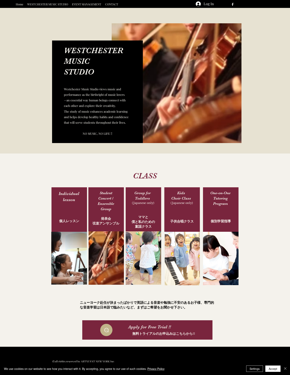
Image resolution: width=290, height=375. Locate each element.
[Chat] (106, 330)
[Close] (285, 369)
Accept (273, 369)
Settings (255, 369)
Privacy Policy (156, 369)
